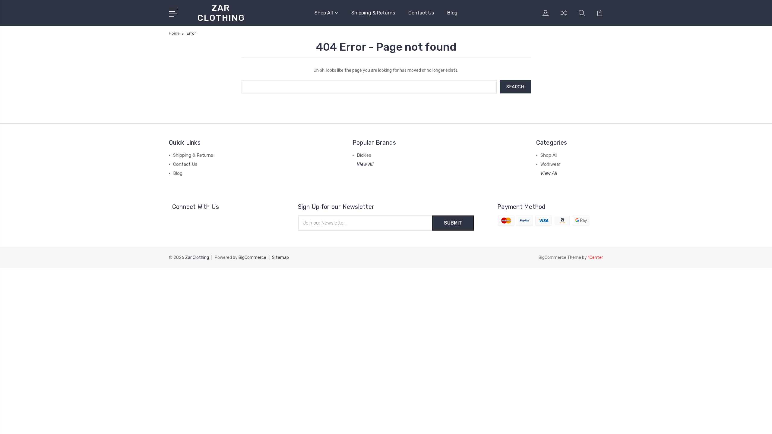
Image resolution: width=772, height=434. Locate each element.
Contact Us (421, 13)
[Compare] (563, 17)
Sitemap (280, 257)
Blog (452, 13)
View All (365, 164)
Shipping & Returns (373, 13)
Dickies (364, 155)
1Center (595, 257)
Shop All (324, 13)
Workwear (550, 164)
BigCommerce (252, 257)
